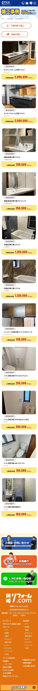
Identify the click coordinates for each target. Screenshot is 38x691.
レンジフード (8, 651)
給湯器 (6, 633)
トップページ (7, 621)
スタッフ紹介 (8, 664)
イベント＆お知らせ (9, 658)
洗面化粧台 (8, 642)
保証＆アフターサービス (10, 676)
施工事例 (9, 19)
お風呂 (6, 636)
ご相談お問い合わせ (28, 660)
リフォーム (6, 627)
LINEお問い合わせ (29, 666)
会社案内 (6, 661)
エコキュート (8, 639)
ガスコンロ (7, 648)
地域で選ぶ (16, 34)
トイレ (6, 630)
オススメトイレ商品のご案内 (12, 624)
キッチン (7, 645)
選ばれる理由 (7, 667)
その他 (6, 654)
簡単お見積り (27, 663)
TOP (3, 19)
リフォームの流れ (8, 670)
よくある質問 (7, 673)
